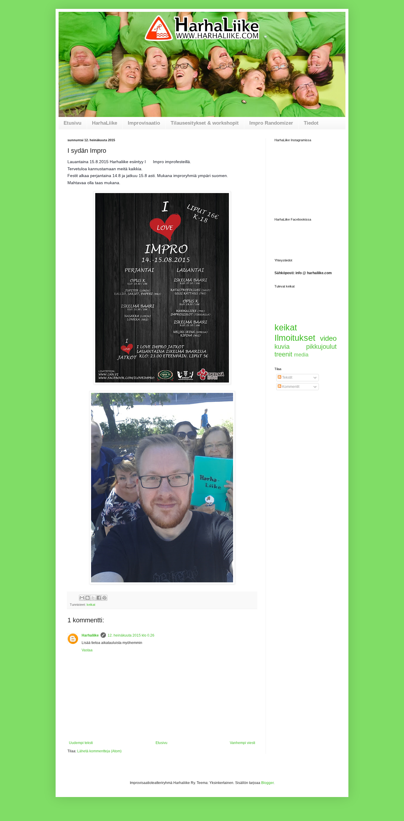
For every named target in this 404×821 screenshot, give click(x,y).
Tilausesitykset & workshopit (205, 123)
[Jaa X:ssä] (93, 598)
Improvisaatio (144, 123)
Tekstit (286, 377)
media (301, 355)
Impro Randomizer (271, 123)
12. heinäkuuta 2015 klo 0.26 (131, 635)
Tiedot (311, 123)
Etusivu (72, 123)
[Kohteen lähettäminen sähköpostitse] (82, 598)
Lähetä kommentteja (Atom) (99, 751)
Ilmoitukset (294, 338)
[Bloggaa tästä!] (88, 598)
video (328, 338)
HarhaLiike (104, 123)
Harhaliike (90, 635)
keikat (91, 604)
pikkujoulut (321, 346)
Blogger (267, 783)
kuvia (282, 346)
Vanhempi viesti (242, 743)
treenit (283, 354)
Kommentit (290, 387)
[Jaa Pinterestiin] (104, 598)
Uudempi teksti (81, 743)
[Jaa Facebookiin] (99, 598)
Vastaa (87, 650)
